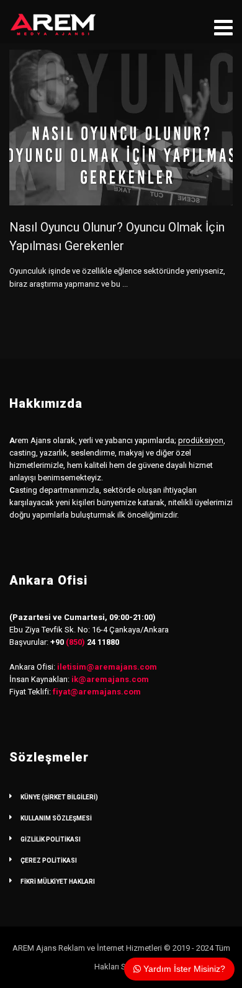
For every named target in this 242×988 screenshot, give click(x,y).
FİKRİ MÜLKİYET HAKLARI (57, 881)
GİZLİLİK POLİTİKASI (50, 839)
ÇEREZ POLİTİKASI (48, 860)
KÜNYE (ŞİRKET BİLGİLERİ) (59, 797)
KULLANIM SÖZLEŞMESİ (56, 818)
